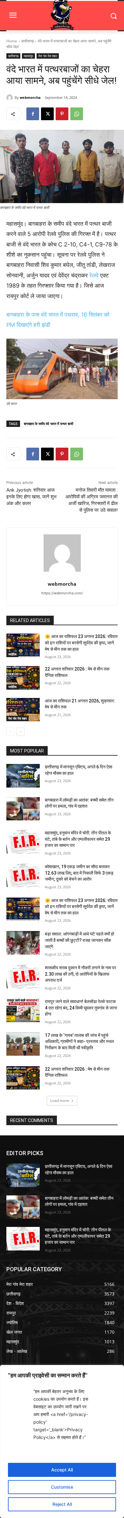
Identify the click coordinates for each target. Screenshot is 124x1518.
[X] (47, 113)
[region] (62, 1441)
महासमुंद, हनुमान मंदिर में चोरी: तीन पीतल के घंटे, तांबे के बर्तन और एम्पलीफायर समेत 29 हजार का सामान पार (78, 839)
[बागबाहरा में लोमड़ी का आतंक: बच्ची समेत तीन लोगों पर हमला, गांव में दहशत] (23, 809)
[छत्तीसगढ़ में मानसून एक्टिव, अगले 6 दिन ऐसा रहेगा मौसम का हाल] (23, 776)
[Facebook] (32, 113)
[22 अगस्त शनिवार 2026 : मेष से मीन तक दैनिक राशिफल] (23, 678)
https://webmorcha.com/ (62, 593)
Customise (62, 1487)
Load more (59, 1100)
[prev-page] (10, 732)
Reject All (62, 1504)
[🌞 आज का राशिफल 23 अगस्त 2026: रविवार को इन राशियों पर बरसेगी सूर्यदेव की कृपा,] (23, 645)
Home (11, 41)
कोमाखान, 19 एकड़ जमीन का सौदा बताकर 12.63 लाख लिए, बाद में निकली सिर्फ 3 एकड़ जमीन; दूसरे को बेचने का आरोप (79, 873)
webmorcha (30, 97)
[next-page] (20, 732)
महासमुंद (28, 56)
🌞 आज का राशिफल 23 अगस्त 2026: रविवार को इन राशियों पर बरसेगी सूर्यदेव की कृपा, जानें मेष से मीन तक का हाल (81, 642)
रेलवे (94, 275)
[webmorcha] (10, 97)
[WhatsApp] (76, 113)
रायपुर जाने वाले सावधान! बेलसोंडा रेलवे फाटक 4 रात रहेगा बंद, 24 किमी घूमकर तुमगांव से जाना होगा (81, 1007)
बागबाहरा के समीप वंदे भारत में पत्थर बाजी (48, 423)
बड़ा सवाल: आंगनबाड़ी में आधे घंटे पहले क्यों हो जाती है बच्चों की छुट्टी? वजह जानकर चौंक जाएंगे (79, 940)
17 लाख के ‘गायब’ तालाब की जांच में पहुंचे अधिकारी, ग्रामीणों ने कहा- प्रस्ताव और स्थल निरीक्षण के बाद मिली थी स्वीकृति (79, 1041)
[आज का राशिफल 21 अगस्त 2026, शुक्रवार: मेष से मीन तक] (23, 710)
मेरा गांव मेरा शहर (47, 56)
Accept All (62, 1469)
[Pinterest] (62, 113)
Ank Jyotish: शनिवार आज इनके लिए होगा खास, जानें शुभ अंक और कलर (31, 496)
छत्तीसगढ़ (27, 41)
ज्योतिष (12, 654)
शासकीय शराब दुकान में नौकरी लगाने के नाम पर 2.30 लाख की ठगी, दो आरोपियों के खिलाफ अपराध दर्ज (80, 974)
